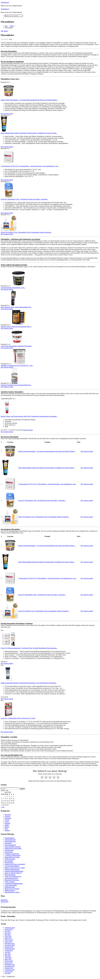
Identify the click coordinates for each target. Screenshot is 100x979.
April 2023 (8, 936)
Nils (2, 31)
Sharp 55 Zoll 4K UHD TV (13, 873)
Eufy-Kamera (9, 860)
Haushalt (7, 823)
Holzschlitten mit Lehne (12, 857)
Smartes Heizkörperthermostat (14, 871)
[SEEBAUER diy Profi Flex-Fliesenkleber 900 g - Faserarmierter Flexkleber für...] (18, 325)
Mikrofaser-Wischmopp (12, 880)
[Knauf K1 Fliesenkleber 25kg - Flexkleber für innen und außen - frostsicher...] (8, 197)
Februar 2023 (9, 940)
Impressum (4, 900)
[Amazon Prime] (27, 430)
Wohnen (7, 830)
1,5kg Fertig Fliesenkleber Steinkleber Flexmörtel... (16, 346)
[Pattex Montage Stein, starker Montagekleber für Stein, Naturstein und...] (13, 305)
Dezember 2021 (10, 964)
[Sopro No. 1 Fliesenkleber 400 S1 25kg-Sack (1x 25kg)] (8, 716)
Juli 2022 (7, 952)
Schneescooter (9, 850)
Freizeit (7, 820)
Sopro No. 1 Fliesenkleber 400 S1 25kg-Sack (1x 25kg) (18, 718)
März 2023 (8, 938)
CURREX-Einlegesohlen (12, 855)
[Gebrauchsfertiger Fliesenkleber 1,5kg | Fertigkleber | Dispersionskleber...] (18, 286)
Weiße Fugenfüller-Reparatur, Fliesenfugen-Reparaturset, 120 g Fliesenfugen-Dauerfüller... (29, 683)
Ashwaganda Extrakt (11, 878)
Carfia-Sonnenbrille (11, 885)
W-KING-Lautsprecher (12, 853)
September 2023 (10, 927)
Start (6, 26)
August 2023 (9, 929)
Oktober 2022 (9, 947)
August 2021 (9, 971)
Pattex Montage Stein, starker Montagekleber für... (16, 307)
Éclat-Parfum (9, 852)
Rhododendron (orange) (12, 892)
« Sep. (3, 807)
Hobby (12, 26)
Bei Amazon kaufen (7, 113)
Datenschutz (4, 901)
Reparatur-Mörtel (10, 875)
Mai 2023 (8, 934)
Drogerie (7, 816)
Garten (7, 821)
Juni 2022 (8, 954)
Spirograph (8, 843)
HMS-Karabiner (10, 890)
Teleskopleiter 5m (10, 839)
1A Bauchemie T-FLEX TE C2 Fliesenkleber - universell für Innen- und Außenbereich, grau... (30, 166)
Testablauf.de (5, 2)
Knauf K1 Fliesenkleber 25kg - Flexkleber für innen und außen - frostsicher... (24, 199)
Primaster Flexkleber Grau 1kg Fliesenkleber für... (16, 385)
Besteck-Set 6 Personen (12, 889)
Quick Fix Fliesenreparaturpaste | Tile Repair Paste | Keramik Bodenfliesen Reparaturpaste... (29, 648)
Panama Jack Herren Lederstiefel (15, 864)
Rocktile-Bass (9, 862)
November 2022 (10, 945)
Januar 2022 (8, 963)
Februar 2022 (9, 961)
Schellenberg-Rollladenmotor (14, 883)
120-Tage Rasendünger (12, 866)
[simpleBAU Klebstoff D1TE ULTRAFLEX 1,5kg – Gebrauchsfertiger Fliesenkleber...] (19, 364)
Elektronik (8, 818)
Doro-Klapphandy (10, 845)
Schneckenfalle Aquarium (13, 846)
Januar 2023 (8, 941)
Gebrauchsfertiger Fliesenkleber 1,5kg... (13, 287)
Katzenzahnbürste (10, 841)
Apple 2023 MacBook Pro (13, 876)
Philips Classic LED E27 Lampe (15, 868)
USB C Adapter (10, 882)
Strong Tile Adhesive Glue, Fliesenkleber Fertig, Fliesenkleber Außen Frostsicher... (26, 232)
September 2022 (10, 949)
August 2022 (9, 950)
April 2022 (8, 957)
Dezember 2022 (10, 943)
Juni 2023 (8, 933)
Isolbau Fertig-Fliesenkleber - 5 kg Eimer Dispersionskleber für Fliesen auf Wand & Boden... (29, 100)
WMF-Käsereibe (10, 859)
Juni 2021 (8, 973)
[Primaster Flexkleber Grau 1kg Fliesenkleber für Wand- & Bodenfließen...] (14, 383)
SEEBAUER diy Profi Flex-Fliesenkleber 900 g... (16, 326)
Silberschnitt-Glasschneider (13, 848)
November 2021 (10, 966)
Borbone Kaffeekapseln (12, 869)
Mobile (7, 827)
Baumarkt (8, 814)
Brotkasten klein (10, 887)
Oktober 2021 (9, 968)
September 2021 (10, 970)
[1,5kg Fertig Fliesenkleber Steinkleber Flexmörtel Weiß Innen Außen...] (17, 344)
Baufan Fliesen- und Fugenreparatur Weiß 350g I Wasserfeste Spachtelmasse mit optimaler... (29, 416)
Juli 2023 (7, 931)
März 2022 (8, 959)
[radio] (42, 777)
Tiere (6, 828)
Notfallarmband (9, 838)
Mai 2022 (8, 956)
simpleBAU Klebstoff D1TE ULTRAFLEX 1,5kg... (17, 365)
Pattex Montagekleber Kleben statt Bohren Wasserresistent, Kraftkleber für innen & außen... (29, 133)
